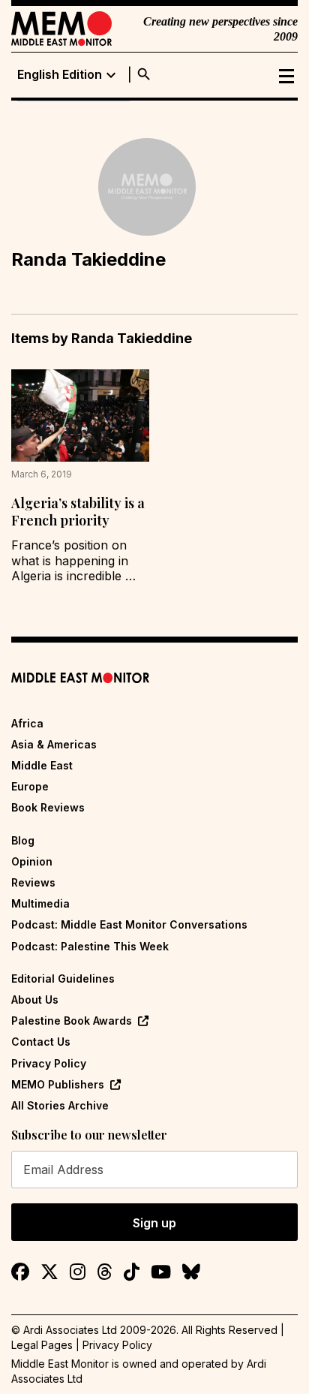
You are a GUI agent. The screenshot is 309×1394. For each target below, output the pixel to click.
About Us (34, 999)
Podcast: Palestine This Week (90, 946)
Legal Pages (42, 1344)
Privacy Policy (48, 1063)
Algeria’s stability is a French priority (78, 511)
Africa (27, 723)
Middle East (42, 765)
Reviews (33, 882)
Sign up (154, 1222)
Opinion (31, 861)
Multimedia (40, 903)
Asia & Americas (54, 744)
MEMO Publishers (57, 1084)
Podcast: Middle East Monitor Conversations (129, 924)
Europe (30, 786)
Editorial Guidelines (63, 978)
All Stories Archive (60, 1105)
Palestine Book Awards (71, 1020)
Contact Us (40, 1041)
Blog (22, 840)
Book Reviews (48, 807)
